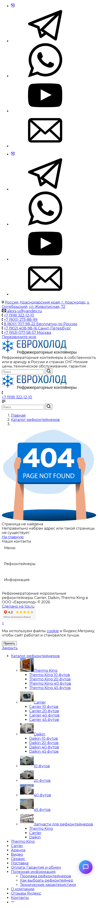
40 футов (42, 795)
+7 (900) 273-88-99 (20, 319)
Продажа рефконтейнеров (45, 876)
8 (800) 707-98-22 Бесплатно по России (40, 324)
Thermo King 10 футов (49, 675)
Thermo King (45, 670)
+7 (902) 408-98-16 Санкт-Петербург (37, 328)
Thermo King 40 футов (50, 683)
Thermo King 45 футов (50, 688)
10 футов (42, 766)
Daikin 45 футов (44, 751)
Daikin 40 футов (44, 747)
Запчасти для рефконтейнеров (63, 824)
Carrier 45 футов (44, 719)
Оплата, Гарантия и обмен (36, 867)
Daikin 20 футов (44, 743)
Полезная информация (33, 872)
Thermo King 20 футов (50, 679)
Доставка (19, 863)
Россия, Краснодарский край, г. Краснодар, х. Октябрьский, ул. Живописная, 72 (46, 304)
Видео (17, 854)
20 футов (42, 780)
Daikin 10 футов (43, 738)
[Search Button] (48, 371)
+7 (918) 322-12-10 (19, 315)
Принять (9, 643)
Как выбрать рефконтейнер (46, 880)
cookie (53, 631)
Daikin (39, 734)
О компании (22, 889)
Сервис (18, 859)
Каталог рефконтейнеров (35, 656)
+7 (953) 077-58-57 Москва (27, 332)
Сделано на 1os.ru (18, 606)
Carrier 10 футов (43, 706)
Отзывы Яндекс (26, 893)
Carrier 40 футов (44, 715)
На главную (13, 537)
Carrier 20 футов (44, 711)
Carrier (40, 702)
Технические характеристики (48, 885)
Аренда (18, 850)
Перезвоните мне (19, 337)
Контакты (20, 897)
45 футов (42, 809)
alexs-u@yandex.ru (24, 311)
